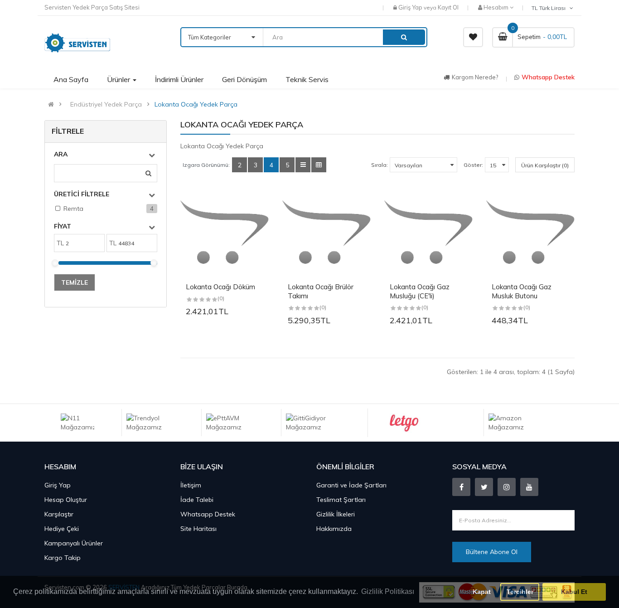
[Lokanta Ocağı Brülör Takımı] (326, 232)
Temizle (74, 282)
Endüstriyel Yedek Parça (106, 104)
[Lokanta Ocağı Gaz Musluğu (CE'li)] (428, 232)
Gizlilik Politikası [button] (387, 591)
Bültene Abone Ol (491, 552)
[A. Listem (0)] (473, 37)
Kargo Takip (62, 558)
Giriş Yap (411, 7)
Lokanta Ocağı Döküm (220, 286)
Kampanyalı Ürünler (73, 543)
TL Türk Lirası (550, 8)
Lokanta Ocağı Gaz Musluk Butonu (521, 291)
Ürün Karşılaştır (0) (545, 165)
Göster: (473, 164)
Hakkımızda (334, 529)
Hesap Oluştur (65, 500)
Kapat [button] (482, 591)
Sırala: (379, 164)
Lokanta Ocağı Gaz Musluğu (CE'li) (420, 291)
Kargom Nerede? (475, 77)
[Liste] (302, 164)
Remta (73, 208)
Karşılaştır (58, 514)
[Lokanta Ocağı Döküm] (224, 232)
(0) (221, 298)
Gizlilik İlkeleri (335, 514)
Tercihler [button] (520, 591)
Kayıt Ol (448, 7)
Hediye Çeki (61, 529)
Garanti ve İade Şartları (351, 485)
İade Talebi (196, 500)
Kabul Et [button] (574, 591)
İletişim (190, 485)
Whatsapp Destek (548, 77)
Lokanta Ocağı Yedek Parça (196, 104)
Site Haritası (198, 529)
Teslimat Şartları (341, 500)
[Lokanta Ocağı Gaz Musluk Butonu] (530, 232)
